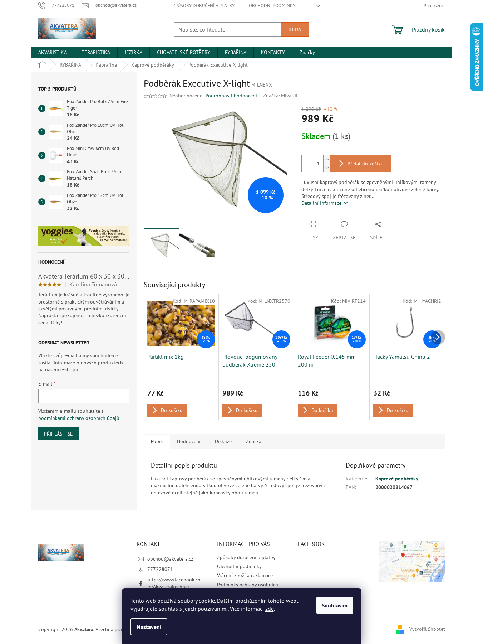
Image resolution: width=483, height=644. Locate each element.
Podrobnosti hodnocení (231, 95)
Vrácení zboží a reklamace (245, 575)
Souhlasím (335, 605)
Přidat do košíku (366, 163)
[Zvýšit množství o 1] (326, 159)
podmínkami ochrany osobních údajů (78, 418)
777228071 (160, 569)
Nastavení (149, 626)
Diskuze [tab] (223, 441)
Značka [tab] (253, 441)
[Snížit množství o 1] (326, 168)
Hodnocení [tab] (189, 441)
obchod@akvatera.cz (170, 559)
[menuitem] (52, 52)
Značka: (280, 95)
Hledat (295, 29)
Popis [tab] (157, 441)
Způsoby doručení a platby (204, 6)
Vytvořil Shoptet (427, 629)
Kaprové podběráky (396, 478)
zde (269, 608)
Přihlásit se (58, 434)
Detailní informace (321, 203)
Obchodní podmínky (272, 6)
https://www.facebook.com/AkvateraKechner (174, 583)
